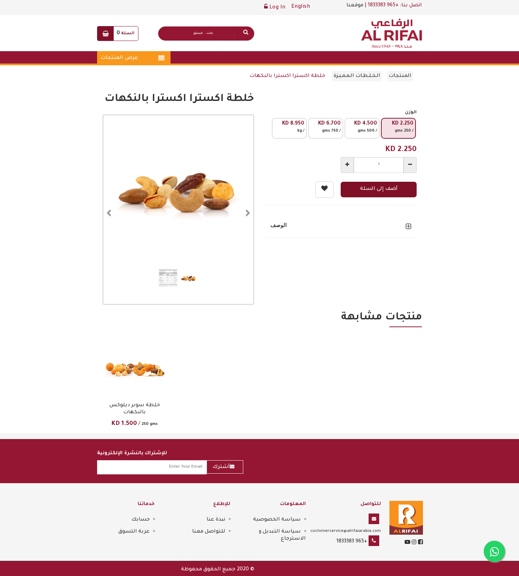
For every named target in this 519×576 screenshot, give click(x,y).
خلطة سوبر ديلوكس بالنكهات (134, 409)
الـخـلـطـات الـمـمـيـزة (357, 76)
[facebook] (420, 543)
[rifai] (406, 518)
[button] (111, 209)
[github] (413, 543)
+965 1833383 (351, 542)
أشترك (221, 467)
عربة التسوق (134, 532)
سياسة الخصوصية (277, 520)
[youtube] (407, 543)
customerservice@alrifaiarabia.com (345, 531)
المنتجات (400, 76)
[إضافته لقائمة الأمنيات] (324, 189)
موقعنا (354, 5)
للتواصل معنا (208, 532)
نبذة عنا (216, 520)
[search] (246, 33)
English (300, 7)
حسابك (140, 520)
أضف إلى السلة (379, 189)
